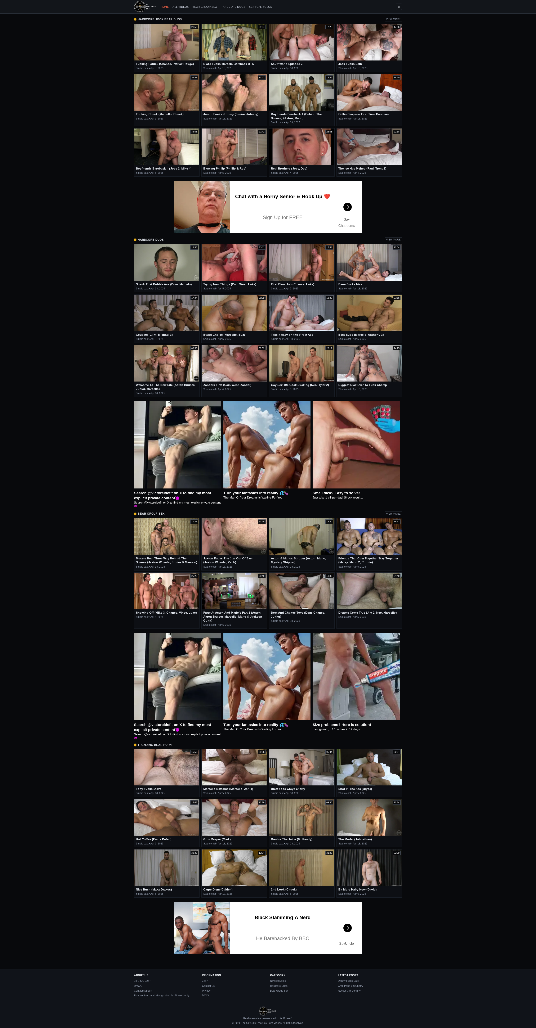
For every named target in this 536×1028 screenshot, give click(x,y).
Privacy (206, 990)
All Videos (181, 6)
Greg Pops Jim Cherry (350, 985)
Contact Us (208, 985)
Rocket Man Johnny (349, 990)
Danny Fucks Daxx (348, 980)
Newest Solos (278, 980)
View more (393, 19)
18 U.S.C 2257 (142, 980)
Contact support (143, 990)
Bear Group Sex (204, 6)
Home (165, 6)
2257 (205, 980)
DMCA (138, 985)
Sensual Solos (260, 6)
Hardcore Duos (233, 6)
